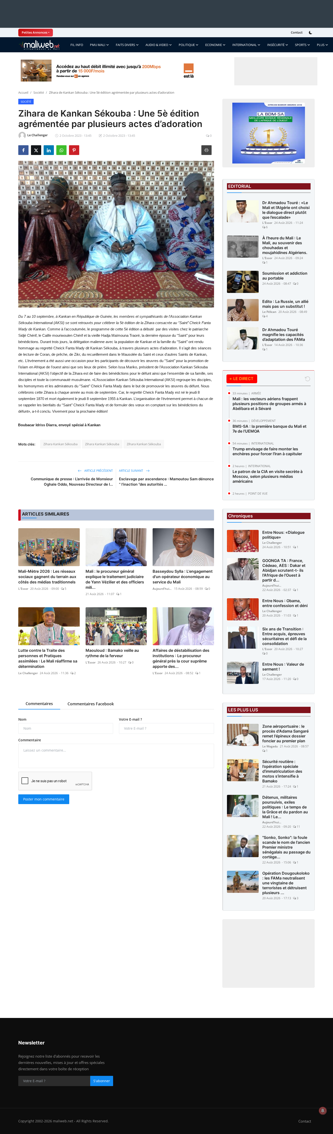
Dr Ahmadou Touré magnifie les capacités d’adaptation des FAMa (283, 334)
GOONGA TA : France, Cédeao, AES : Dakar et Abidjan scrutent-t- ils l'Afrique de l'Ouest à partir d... (283, 570)
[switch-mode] (311, 32)
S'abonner (101, 1081)
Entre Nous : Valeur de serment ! (283, 666)
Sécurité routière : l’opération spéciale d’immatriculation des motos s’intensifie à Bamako (282, 771)
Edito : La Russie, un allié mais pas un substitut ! (285, 304)
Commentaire (29, 740)
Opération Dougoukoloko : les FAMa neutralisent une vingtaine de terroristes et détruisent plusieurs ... (286, 883)
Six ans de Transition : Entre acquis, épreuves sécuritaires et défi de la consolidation (284, 636)
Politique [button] (187, 45)
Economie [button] (213, 45)
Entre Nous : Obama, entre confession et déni (285, 603)
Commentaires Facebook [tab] (91, 704)
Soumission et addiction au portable (284, 276)
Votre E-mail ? (130, 719)
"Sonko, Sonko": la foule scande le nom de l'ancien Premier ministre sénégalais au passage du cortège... (286, 847)
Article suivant (131, 471)
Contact (297, 32)
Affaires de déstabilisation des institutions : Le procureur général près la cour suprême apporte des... (181, 658)
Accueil (23, 92)
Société (38, 92)
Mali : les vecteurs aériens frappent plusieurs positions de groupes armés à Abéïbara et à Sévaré (269, 403)
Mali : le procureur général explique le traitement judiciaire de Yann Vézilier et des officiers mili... (115, 579)
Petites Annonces (34, 32)
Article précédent (98, 471)
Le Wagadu (270, 746)
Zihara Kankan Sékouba (60, 444)
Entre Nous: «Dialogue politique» (283, 535)
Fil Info (76, 45)
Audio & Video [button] (157, 45)
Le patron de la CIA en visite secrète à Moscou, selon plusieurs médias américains (268, 476)
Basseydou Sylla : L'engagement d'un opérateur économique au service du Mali (183, 576)
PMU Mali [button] (97, 45)
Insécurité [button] (275, 45)
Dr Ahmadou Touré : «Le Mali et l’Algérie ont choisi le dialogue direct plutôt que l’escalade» (286, 210)
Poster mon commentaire (43, 799)
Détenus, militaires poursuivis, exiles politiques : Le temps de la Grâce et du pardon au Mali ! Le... (285, 807)
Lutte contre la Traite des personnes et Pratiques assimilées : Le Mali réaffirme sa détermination (47, 658)
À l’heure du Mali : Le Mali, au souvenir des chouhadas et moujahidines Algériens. (284, 245)
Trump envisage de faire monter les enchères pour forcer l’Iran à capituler (267, 451)
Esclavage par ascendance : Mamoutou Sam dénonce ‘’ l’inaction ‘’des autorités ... (166, 482)
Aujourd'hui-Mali (162, 589)
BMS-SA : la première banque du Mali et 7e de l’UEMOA (269, 429)
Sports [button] (300, 45)
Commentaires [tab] (39, 703)
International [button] (244, 45)
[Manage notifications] (323, 1111)
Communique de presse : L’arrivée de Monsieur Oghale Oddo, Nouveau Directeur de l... (72, 482)
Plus (320, 45)
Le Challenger (28, 673)
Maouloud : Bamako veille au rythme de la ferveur (112, 653)
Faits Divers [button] (125, 45)
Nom (22, 719)
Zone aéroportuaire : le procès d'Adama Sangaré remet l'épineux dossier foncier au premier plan (285, 733)
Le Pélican (269, 312)
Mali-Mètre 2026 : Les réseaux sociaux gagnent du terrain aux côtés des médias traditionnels (47, 576)
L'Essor (23, 589)
